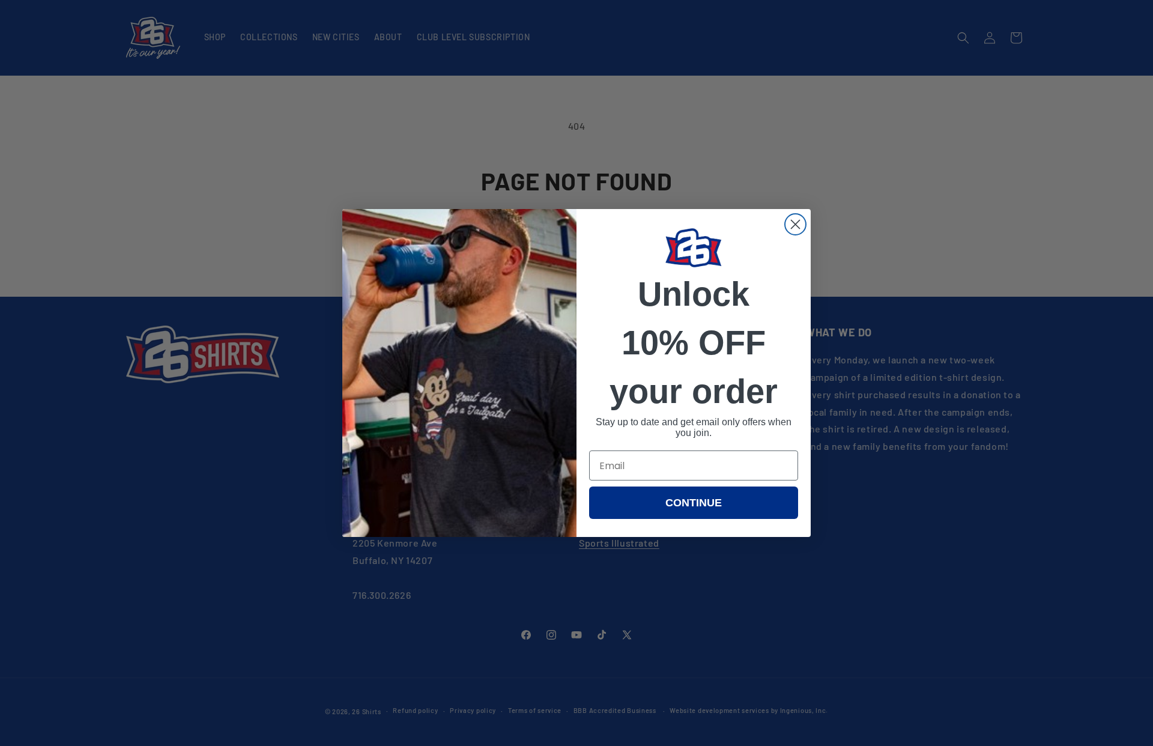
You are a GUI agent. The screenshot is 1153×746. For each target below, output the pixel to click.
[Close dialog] (795, 224)
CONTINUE (693, 503)
